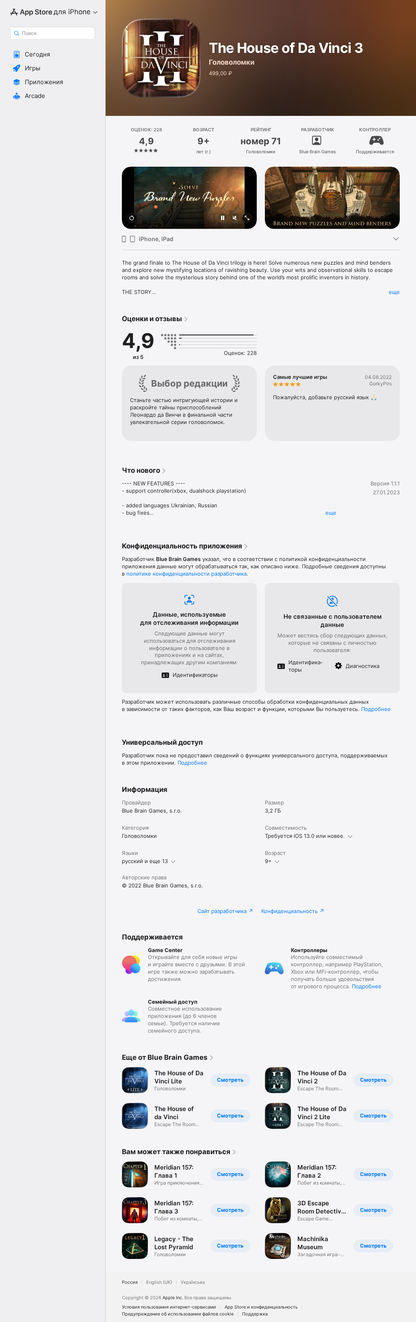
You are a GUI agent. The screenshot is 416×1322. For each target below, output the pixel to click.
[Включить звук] (235, 218)
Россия (130, 1282)
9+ (268, 861)
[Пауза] (223, 218)
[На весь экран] (247, 218)
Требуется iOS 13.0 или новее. (305, 836)
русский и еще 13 (145, 861)
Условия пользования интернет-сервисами (169, 1307)
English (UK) (159, 1282)
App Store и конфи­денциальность (261, 1307)
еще (394, 292)
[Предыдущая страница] (113, 141)
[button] (53, 54)
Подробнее (376, 709)
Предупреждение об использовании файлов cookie (178, 1314)
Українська (193, 1282)
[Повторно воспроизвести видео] (131, 218)
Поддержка (255, 1314)
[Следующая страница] (408, 141)
